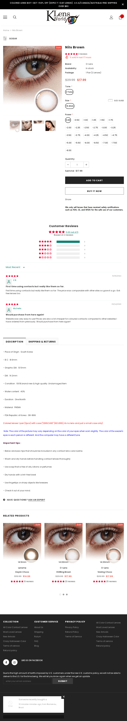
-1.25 (93, 120)
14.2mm (70, 106)
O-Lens (89, 64)
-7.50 (114, 142)
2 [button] (63, 594)
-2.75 (95, 127)
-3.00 (104, 127)
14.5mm (22, 562)
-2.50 (86, 127)
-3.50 (68, 135)
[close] (122, 4)
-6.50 (96, 142)
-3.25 (113, 127)
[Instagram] (15, 662)
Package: (69, 72)
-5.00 (68, 142)
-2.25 (77, 127)
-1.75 (110, 120)
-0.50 (76, 120)
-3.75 (77, 135)
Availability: (71, 68)
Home (6, 30)
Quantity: (70, 159)
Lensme (22, 567)
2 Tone (69, 91)
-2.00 (68, 127)
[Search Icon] (14, 17)
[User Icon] (111, 17)
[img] (12, 276)
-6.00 (87, 142)
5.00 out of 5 (72, 232)
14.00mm (63, 562)
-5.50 (78, 142)
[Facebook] (6, 662)
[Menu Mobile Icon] (5, 17)
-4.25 (96, 135)
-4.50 (105, 135)
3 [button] (67, 594)
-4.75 (114, 135)
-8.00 (68, 150)
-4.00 (86, 135)
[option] (32, 81)
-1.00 (85, 120)
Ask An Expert (36, 499)
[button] (71, 54)
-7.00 (105, 142)
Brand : (68, 64)
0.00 (68, 120)
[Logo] (63, 17)
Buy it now (94, 191)
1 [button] (60, 594)
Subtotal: (70, 170)
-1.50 (102, 120)
